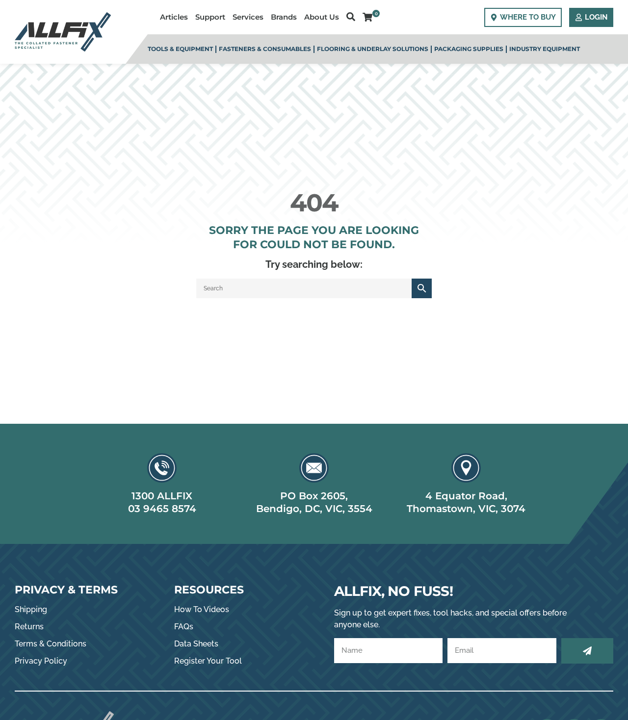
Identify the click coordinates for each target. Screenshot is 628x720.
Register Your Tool (208, 661)
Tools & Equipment (180, 48)
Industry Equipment (544, 48)
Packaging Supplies (468, 48)
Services (248, 17)
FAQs (183, 626)
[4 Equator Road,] (466, 468)
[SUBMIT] (587, 651)
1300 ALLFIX (161, 496)
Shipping (31, 609)
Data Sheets (196, 643)
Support (210, 17)
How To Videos (201, 609)
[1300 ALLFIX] (162, 468)
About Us (321, 17)
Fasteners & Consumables (265, 48)
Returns (29, 626)
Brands (284, 17)
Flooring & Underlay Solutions (372, 48)
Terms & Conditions (50, 643)
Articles (174, 17)
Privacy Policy (41, 661)
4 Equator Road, (466, 496)
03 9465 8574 (162, 508)
